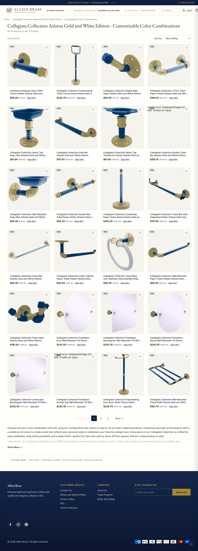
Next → (119, 418)
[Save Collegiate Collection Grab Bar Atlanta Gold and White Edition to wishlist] (93, 109)
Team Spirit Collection (84, 11)
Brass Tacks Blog (106, 499)
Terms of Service (68, 507)
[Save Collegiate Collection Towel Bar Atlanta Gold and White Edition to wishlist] (46, 233)
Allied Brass (14, 486)
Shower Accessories (72, 460)
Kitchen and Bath (55, 11)
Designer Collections (109, 11)
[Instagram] (18, 524)
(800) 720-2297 (187, 3)
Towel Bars (34, 460)
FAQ (62, 503)
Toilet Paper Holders (51, 460)
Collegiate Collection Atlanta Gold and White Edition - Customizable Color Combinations (55, 19)
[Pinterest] (26, 524)
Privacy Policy (67, 499)
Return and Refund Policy (73, 494)
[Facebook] (10, 524)
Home (6, 19)
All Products (131, 11)
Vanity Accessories (93, 460)
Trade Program (147, 11)
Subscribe (181, 492)
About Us (102, 490)
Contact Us (65, 490)
